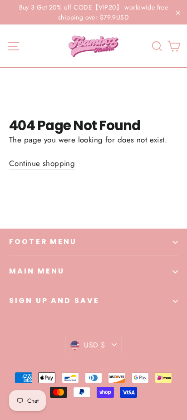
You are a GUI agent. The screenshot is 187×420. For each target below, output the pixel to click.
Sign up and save (54, 300)
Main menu (36, 271)
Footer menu (43, 241)
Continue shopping (42, 163)
